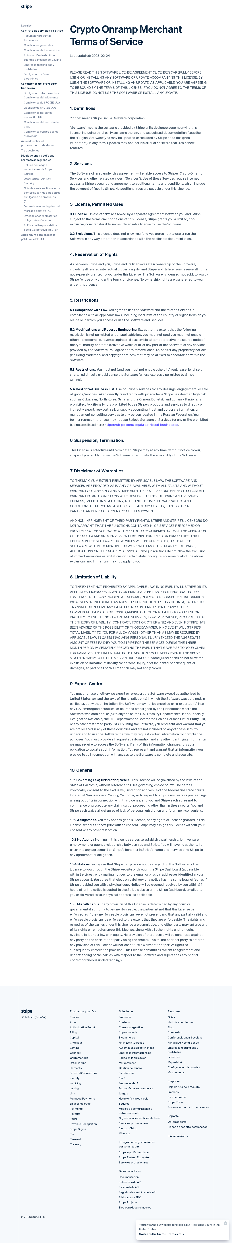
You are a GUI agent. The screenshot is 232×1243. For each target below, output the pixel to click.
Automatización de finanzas (136, 1047)
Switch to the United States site (160, 1234)
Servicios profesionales (134, 1123)
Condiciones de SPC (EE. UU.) (42, 102)
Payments (76, 1108)
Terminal (75, 1139)
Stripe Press (175, 1102)
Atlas (73, 1022)
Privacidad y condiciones (183, 1042)
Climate (75, 1047)
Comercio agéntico (131, 1027)
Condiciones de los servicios (42, 50)
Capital (74, 1037)
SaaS (122, 1078)
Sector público (128, 1128)
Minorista (124, 1133)
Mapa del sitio (176, 1062)
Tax (72, 1134)
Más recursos (176, 1072)
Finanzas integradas (131, 1042)
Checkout (76, 1042)
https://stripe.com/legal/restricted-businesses (141, 424)
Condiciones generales (38, 45)
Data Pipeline (78, 1063)
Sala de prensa (177, 1097)
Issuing (74, 1088)
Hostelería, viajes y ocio (133, 1098)
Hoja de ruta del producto (184, 1087)
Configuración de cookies (184, 1067)
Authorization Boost (82, 1027)
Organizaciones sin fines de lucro (139, 1118)
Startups (124, 1022)
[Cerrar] (225, 1224)
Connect (75, 1052)
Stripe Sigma (78, 1129)
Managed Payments (82, 1098)
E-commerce (127, 1037)
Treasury (75, 1144)
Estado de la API (129, 1187)
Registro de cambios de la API (137, 1192)
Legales (26, 25)
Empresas (125, 1017)
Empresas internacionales (135, 1052)
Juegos (123, 1093)
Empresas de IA (128, 1083)
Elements (76, 1068)
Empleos (173, 1092)
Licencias (174, 1057)
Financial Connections (83, 1073)
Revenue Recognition (83, 1124)
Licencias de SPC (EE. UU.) (40, 107)
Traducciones (30, 150)
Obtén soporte (177, 1121)
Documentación (129, 1177)
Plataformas (126, 1073)
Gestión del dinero (130, 1068)
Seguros (124, 1103)
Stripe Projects (128, 1202)
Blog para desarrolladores (135, 1207)
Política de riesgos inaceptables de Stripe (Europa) (38, 169)
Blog (170, 1027)
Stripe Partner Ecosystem (135, 1157)
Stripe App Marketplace (134, 1152)
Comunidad (175, 1032)
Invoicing (75, 1083)
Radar (73, 1119)
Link (72, 1093)
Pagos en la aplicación (132, 1058)
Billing (73, 1032)
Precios (74, 1017)
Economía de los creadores (136, 1088)
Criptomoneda (79, 1058)
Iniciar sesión (176, 1136)
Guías (171, 1017)
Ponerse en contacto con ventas (188, 1107)
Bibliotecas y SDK (130, 1197)
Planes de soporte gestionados (188, 1127)
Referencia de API (130, 1182)
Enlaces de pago (80, 1103)
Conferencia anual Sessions (185, 1037)
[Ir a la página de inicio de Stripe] (25, 1011)
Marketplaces (127, 1063)
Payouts (75, 1114)
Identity (75, 1078)
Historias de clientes (181, 1022)
